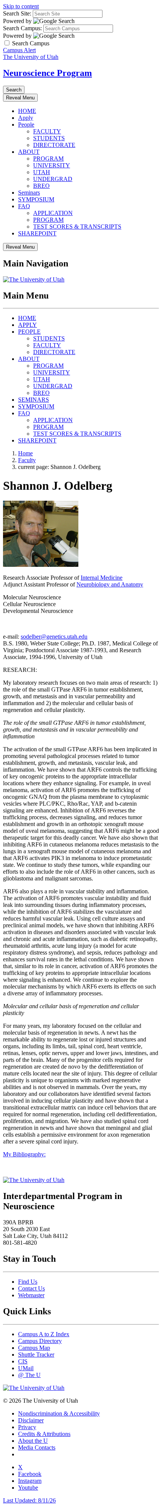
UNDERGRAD (52, 179)
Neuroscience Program (47, 73)
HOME (27, 111)
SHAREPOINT (37, 233)
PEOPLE (29, 331)
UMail (26, 1368)
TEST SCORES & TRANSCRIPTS (77, 226)
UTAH (41, 172)
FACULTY (47, 131)
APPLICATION (53, 213)
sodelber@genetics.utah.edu (54, 636)
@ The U (29, 1375)
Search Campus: (22, 28)
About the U (33, 1440)
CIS (23, 1361)
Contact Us (31, 1288)
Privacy (27, 1427)
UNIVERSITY (51, 165)
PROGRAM (48, 158)
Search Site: (17, 13)
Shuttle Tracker (36, 1354)
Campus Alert (19, 50)
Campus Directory (40, 1341)
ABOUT (29, 152)
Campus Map (34, 1348)
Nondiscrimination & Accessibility (59, 1413)
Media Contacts (36, 1447)
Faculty (27, 460)
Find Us (27, 1281)
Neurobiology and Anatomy (109, 584)
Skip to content (21, 6)
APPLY (27, 325)
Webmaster (31, 1295)
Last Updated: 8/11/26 (29, 1500)
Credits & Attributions (44, 1434)
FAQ (24, 206)
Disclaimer (31, 1420)
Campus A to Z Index (43, 1334)
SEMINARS (33, 399)
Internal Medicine (101, 577)
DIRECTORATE (54, 145)
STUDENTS (49, 138)
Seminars (29, 192)
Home (25, 453)
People (26, 124)
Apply (25, 117)
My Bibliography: (24, 1154)
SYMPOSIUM (36, 199)
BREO (41, 186)
